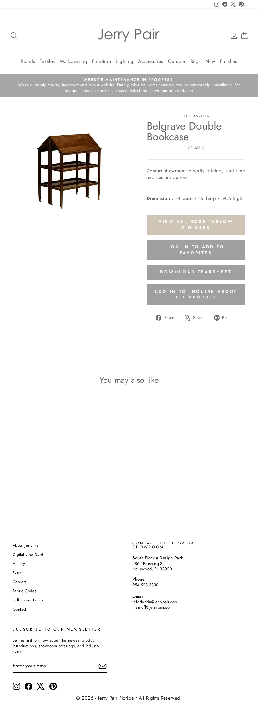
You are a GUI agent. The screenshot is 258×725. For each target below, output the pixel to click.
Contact (19, 609)
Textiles (47, 61)
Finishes (228, 61)
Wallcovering (73, 61)
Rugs (195, 61)
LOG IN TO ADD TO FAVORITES (195, 249)
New (210, 61)
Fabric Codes (24, 591)
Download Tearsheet (196, 272)
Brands (28, 61)
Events (18, 573)
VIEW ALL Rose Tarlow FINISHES (196, 224)
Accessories (150, 61)
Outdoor (177, 61)
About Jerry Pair (27, 545)
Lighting (124, 61)
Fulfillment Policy (28, 600)
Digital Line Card (28, 554)
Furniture (101, 61)
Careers (20, 582)
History (19, 563)
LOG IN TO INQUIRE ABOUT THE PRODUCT (196, 294)
